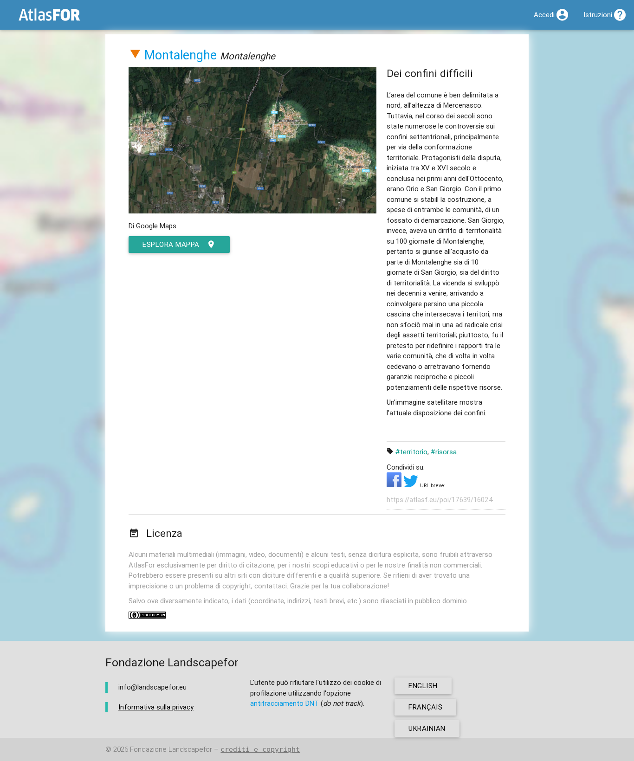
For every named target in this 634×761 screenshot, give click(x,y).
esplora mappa (171, 244)
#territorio (411, 451)
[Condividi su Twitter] (411, 484)
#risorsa (444, 451)
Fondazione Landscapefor (171, 749)
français (425, 707)
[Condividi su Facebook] (395, 484)
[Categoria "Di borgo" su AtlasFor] (135, 55)
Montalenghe (180, 55)
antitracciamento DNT (284, 703)
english (423, 685)
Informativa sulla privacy (156, 707)
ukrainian (427, 728)
